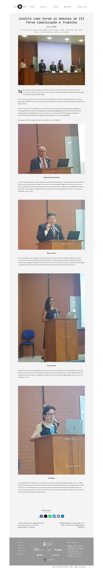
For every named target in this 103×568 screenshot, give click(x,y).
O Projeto (32, 6)
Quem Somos (43, 6)
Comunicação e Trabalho (20, 6)
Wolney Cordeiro (64, 32)
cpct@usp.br (75, 542)
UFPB (76, 30)
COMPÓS (66, 115)
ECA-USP (28, 101)
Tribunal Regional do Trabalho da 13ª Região (47, 110)
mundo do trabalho (54, 30)
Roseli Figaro (70, 30)
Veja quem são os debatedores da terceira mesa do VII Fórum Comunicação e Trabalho (30, 525)
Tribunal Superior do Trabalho (70, 108)
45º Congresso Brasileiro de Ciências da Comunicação (69, 92)
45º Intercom (33, 30)
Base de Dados (67, 6)
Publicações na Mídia (82, 6)
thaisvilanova (82, 567)
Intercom (20, 101)
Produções (55, 6)
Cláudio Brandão (43, 30)
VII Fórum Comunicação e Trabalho (49, 32)
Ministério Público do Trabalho (26, 113)
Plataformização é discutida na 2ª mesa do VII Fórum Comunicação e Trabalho (72, 525)
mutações (62, 30)
